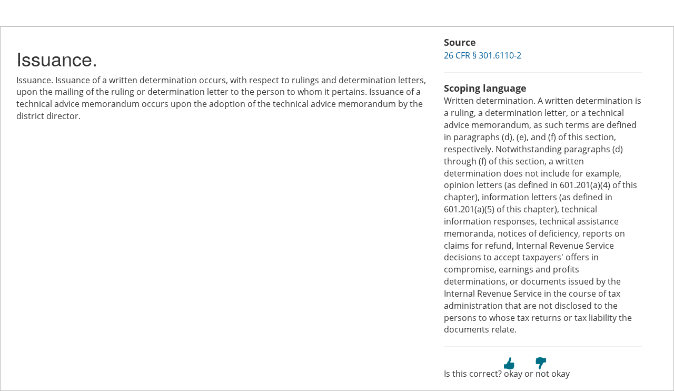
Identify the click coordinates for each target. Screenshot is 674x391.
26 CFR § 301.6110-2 (482, 55)
